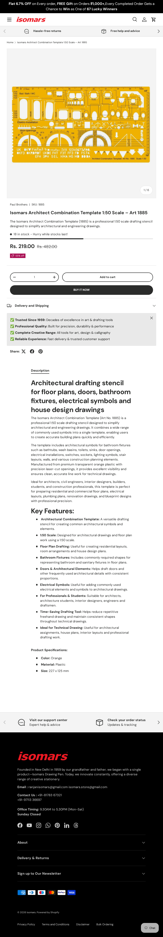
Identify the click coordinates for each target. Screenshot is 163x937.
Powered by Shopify (48, 912)
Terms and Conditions (55, 924)
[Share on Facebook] (32, 351)
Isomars (31, 912)
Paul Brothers (19, 204)
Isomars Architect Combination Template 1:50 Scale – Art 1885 (52, 42)
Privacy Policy (26, 924)
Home (10, 42)
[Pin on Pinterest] (40, 351)
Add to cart (107, 277)
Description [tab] (40, 370)
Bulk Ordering (104, 924)
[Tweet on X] (23, 351)
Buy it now (81, 290)
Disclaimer (83, 924)
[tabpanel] (81, 530)
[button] (153, 19)
